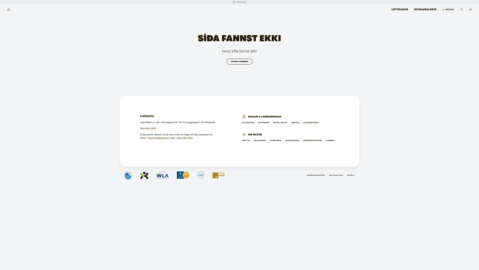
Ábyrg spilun (280, 123)
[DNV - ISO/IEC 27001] (200, 175)
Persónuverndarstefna (316, 175)
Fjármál (330, 141)
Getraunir (263, 123)
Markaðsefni (292, 141)
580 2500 (150, 128)
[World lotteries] (162, 175)
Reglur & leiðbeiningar (264, 116)
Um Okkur (255, 134)
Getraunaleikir (425, 9)
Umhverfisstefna (312, 141)
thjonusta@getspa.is (159, 138)
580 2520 (187, 138)
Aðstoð (295, 123)
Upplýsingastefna (336, 175)
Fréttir (246, 141)
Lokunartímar (310, 123)
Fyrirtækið (276, 141)
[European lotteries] (183, 175)
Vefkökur (350, 175)
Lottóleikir (399, 9)
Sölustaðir (260, 141)
